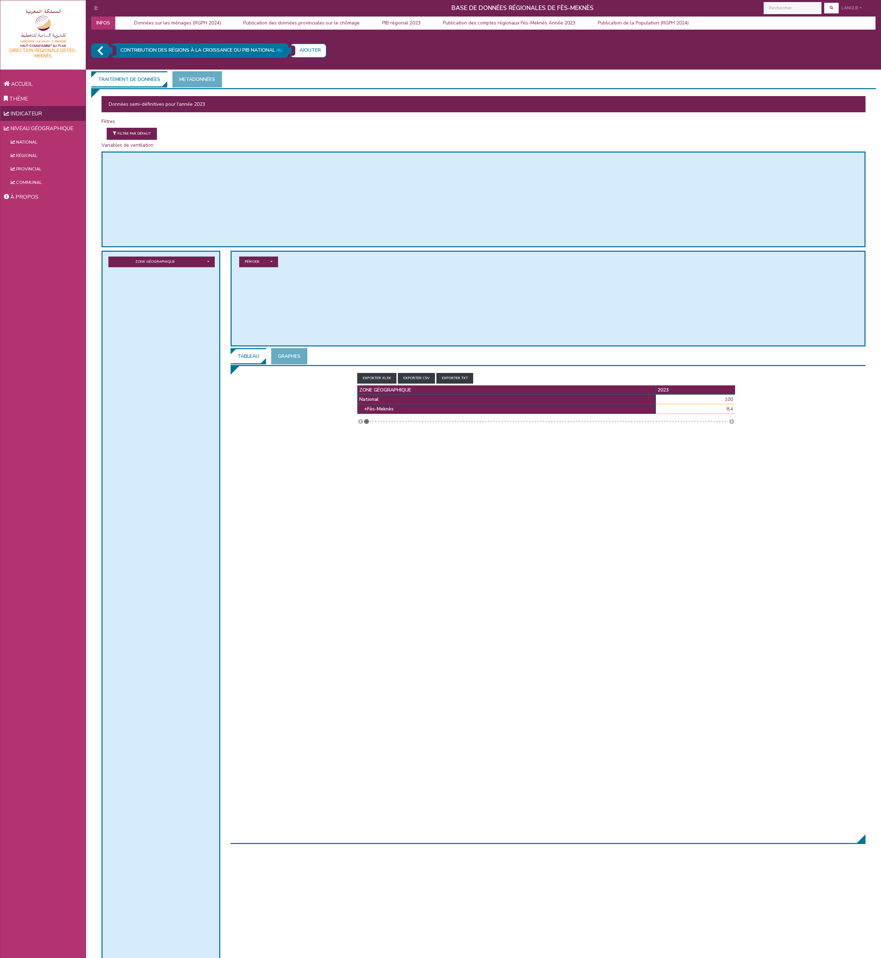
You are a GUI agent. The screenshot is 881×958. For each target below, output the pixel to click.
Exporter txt (455, 378)
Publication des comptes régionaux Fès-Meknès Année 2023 (509, 23)
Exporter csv (416, 378)
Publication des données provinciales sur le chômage (301, 23)
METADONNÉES (197, 79)
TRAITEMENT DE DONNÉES (129, 79)
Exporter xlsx (377, 378)
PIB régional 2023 (401, 23)
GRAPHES (289, 356)
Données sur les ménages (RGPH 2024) (177, 23)
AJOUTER (310, 50)
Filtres (108, 121)
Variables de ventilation (127, 145)
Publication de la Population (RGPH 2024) (643, 23)
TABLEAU (248, 356)
